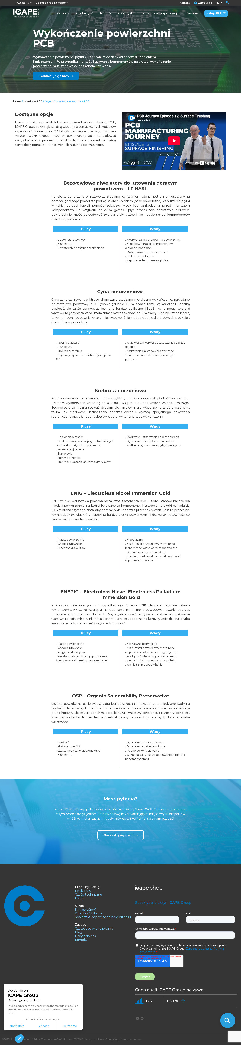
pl (217, 2)
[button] (225, 3)
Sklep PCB (214, 13)
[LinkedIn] (137, 1018)
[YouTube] (142, 1018)
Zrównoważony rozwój (159, 13)
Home (17, 101)
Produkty (82, 13)
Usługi (103, 13)
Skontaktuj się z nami (54, 76)
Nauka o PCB (33, 101)
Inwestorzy (22, 2)
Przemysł (124, 13)
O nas (61, 13)
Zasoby (192, 13)
